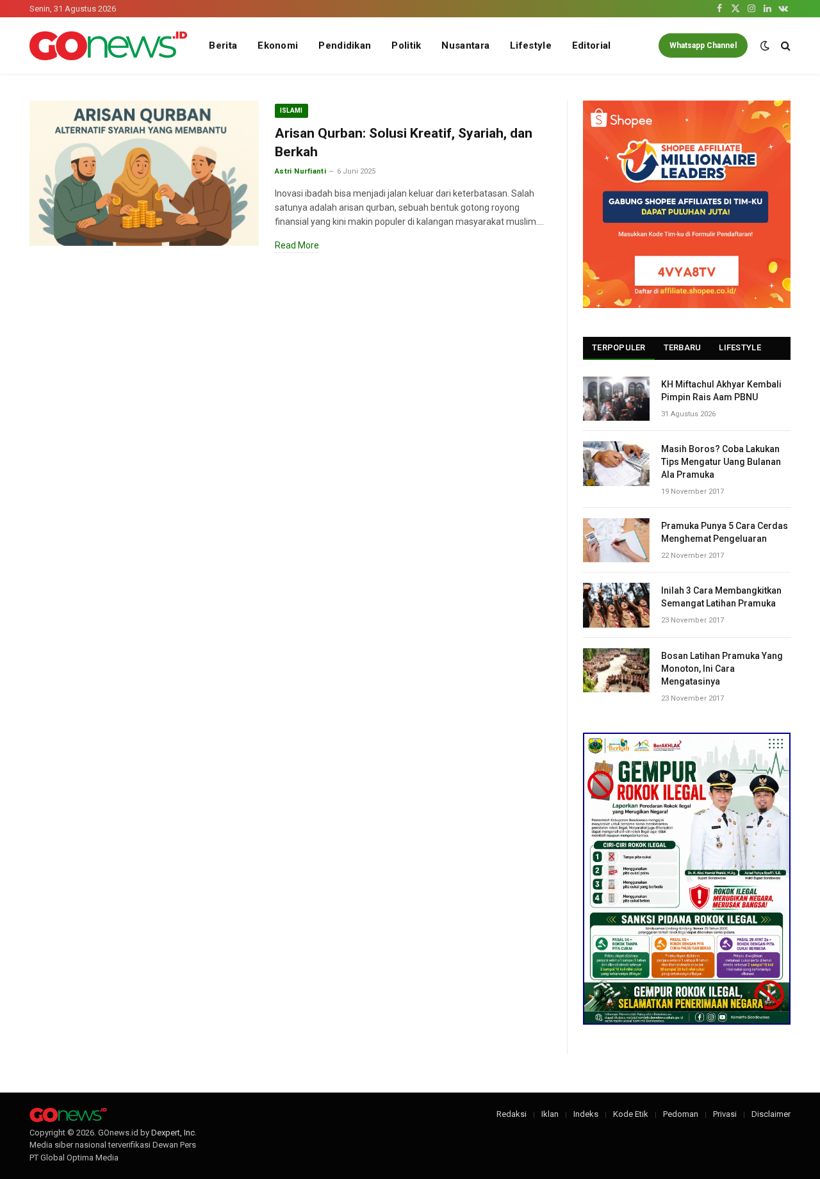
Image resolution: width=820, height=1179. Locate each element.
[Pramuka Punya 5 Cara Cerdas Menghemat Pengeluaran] (616, 540)
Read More (297, 245)
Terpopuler (619, 347)
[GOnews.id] (108, 46)
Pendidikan (344, 45)
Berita (223, 45)
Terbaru (682, 347)
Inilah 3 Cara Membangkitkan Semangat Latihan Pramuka (721, 596)
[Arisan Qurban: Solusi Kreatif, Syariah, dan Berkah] (144, 173)
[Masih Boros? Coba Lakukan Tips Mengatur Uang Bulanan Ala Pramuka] (616, 463)
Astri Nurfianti (301, 171)
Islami (291, 110)
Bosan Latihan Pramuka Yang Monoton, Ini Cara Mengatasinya (722, 669)
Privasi (725, 1114)
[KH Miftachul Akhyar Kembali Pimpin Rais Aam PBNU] (616, 399)
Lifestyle (531, 45)
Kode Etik (630, 1114)
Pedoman (680, 1114)
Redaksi (511, 1114)
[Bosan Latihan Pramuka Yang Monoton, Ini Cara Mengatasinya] (616, 670)
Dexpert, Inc (173, 1132)
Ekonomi (278, 45)
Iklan (550, 1114)
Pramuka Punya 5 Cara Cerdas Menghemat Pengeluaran (724, 532)
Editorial (591, 45)
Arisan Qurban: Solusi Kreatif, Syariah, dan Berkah (403, 142)
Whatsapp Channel (703, 45)
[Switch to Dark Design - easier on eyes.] (765, 45)
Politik (406, 45)
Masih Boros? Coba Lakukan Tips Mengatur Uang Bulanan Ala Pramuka (721, 462)
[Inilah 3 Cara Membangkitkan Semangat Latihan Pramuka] (616, 605)
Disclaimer (771, 1114)
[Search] (784, 45)
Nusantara (465, 45)
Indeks (585, 1114)
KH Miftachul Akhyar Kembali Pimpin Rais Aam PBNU (721, 390)
